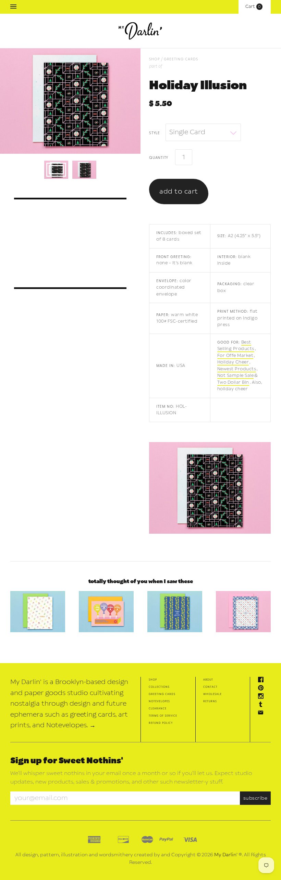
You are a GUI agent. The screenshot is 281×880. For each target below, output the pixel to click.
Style (154, 132)
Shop (153, 679)
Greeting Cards (181, 58)
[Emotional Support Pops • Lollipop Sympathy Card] (106, 611)
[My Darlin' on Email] (262, 713)
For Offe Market (235, 355)
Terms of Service (163, 715)
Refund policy (161, 723)
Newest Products (236, 369)
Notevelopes (159, 701)
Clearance (158, 708)
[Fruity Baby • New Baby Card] (37, 611)
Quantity (158, 157)
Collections (159, 686)
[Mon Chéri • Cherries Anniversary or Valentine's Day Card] (243, 611)
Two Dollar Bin (233, 382)
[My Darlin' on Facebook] (262, 680)
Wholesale (212, 694)
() (254, 6)
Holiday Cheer (233, 362)
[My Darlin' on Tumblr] (262, 705)
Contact (210, 686)
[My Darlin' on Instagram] (262, 697)
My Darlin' (225, 855)
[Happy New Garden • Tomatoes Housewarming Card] (174, 611)
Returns (210, 701)
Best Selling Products (235, 345)
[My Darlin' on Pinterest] (262, 689)
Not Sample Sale (235, 375)
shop (154, 58)
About (208, 679)
